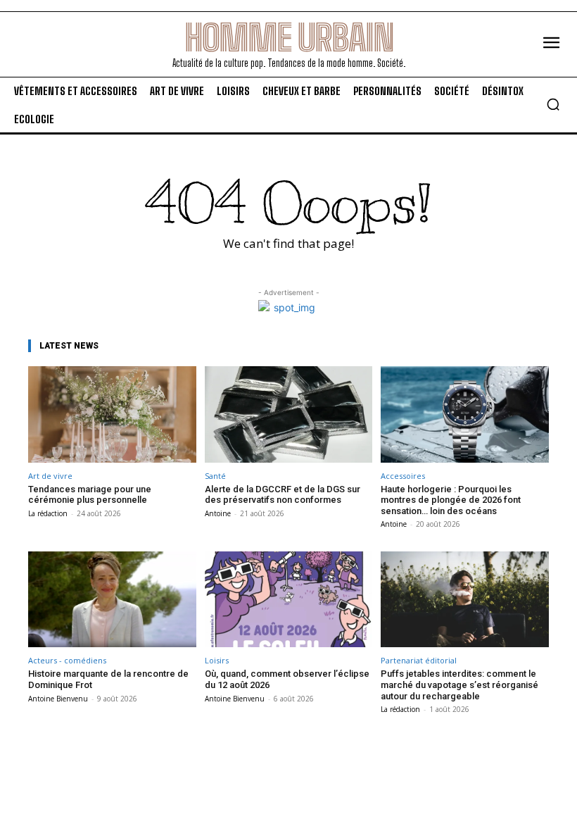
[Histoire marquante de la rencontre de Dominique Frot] (112, 599)
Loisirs (217, 660)
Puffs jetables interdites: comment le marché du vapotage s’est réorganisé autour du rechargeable (459, 684)
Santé (215, 476)
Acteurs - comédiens (67, 660)
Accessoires (403, 476)
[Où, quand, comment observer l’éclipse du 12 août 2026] (289, 599)
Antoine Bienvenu (58, 699)
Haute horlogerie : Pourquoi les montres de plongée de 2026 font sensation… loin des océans (451, 500)
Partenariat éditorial (419, 660)
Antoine (218, 513)
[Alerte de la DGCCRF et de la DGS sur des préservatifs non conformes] (289, 414)
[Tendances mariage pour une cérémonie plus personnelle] (112, 414)
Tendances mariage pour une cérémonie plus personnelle (89, 495)
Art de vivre (50, 476)
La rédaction (48, 513)
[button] (553, 104)
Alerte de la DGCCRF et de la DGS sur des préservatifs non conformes (282, 495)
